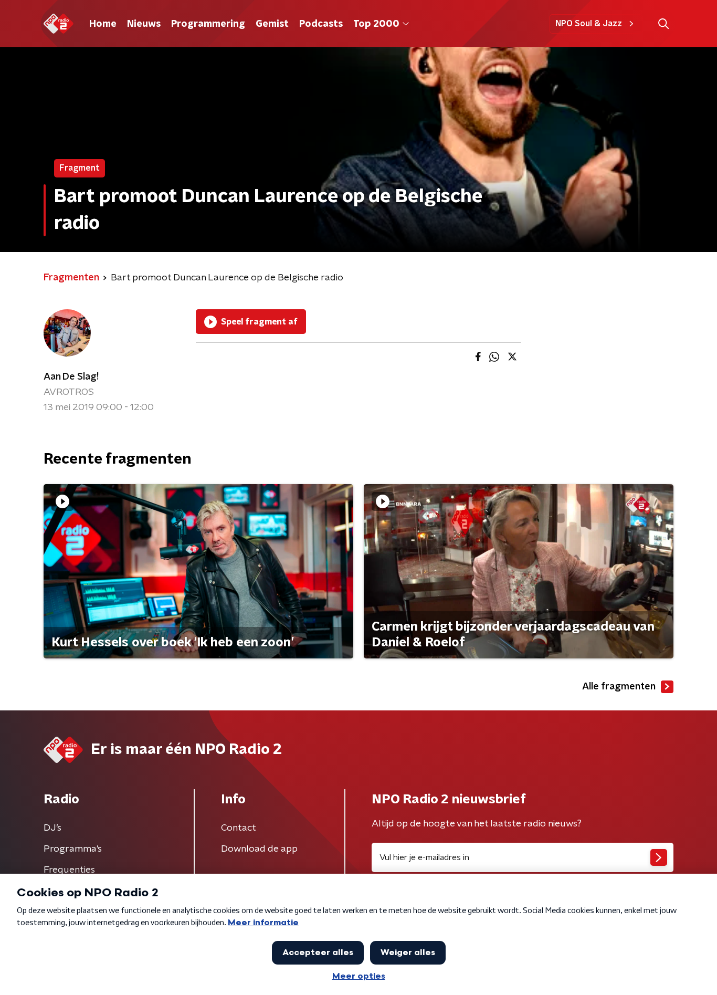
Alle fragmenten (619, 687)
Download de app (259, 849)
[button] (663, 24)
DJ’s (52, 828)
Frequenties (69, 870)
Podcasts (321, 24)
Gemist (272, 24)
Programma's (73, 849)
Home (103, 24)
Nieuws (144, 24)
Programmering (208, 24)
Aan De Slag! (71, 377)
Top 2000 (376, 24)
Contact (238, 828)
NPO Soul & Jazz (588, 23)
